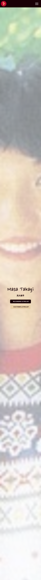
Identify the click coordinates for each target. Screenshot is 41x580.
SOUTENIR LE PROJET (21, 307)
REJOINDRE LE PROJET (21, 301)
